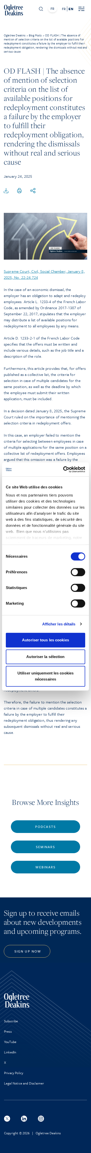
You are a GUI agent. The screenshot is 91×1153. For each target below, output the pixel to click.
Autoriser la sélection (45, 656)
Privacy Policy (13, 1072)
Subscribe (11, 1021)
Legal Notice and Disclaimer (24, 1083)
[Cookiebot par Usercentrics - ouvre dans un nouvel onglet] (64, 469)
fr (64, 8)
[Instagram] (41, 1119)
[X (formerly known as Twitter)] (7, 1119)
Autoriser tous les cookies (45, 640)
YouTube (10, 1041)
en (71, 8)
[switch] (78, 572)
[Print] (19, 191)
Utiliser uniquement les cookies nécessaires (45, 676)
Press (8, 1031)
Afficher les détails (59, 624)
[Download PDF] (6, 191)
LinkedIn (10, 1052)
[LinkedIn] (24, 1119)
